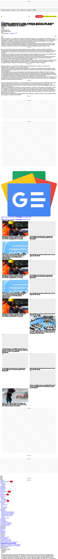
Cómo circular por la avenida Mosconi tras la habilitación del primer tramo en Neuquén (42, 386)
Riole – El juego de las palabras (9, 542)
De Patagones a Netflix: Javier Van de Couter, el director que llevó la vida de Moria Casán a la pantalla (15, 350)
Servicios (2, 490)
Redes (2, 493)
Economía (3, 487)
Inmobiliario (3, 521)
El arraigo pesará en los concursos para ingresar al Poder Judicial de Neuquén (41, 238)
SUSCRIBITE (49, 16)
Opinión (2, 509)
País (2, 22)
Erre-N (3, 498)
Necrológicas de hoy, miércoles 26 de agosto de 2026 (42, 255)
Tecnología (4, 507)
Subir (3, 552)
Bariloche (23, 10)
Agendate (4, 494)
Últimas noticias (5, 10)
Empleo (2, 536)
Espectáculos (4, 499)
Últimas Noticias (6, 481)
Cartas (3, 516)
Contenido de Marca (6, 524)
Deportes (3, 496)
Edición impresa (4, 525)
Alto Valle (2, 528)
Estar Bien (4, 501)
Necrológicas (4, 538)
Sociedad (3, 502)
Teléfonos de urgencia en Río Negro (10, 544)
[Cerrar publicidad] (1, 477)
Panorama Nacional (6, 515)
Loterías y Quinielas (5, 539)
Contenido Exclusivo (5, 522)
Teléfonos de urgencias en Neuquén (10, 545)
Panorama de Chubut (7, 514)
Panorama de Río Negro (7, 513)
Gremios (3, 484)
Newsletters (5, 491)
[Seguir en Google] (1, 37)
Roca (18, 10)
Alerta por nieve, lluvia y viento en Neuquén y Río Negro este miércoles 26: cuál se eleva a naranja (14, 405)
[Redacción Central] (2, 27)
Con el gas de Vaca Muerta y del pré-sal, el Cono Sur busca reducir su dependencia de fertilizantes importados (14, 256)
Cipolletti (29, 10)
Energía (2, 486)
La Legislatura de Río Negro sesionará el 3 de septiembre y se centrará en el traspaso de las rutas (42, 332)
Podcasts (3, 520)
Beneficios (3, 548)
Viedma (34, 10)
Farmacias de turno (5, 540)
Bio (2, 506)
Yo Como (3, 508)
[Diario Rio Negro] (1, 553)
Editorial (3, 510)
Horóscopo (4, 504)
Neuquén (13, 10)
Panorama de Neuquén (7, 512)
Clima (2, 503)
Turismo (2, 489)
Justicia (3, 485)
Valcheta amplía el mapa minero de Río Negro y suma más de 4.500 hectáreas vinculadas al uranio (14, 238)
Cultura (2, 497)
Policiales (3, 519)
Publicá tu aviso (4, 537)
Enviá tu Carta (5, 518)
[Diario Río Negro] (29, 16)
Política (2, 483)
